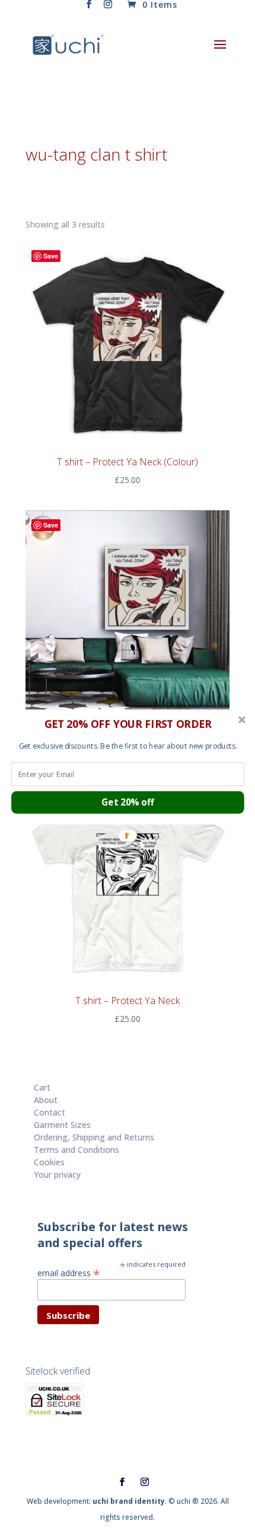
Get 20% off (127, 802)
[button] (127, 723)
